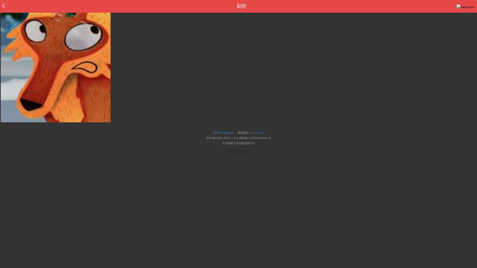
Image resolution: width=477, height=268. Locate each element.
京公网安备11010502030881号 (252, 137)
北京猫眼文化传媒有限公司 (238, 143)
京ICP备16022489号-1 (219, 137)
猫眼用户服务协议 (224, 132)
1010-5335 (257, 132)
